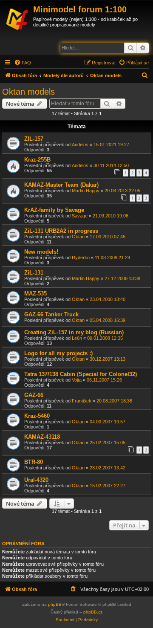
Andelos (80, 144)
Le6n (77, 338)
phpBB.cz (92, 612)
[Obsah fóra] (17, 18)
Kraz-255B (37, 159)
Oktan (78, 236)
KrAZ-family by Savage (54, 210)
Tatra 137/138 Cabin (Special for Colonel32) (80, 374)
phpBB (55, 604)
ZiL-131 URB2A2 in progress (61, 231)
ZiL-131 (33, 272)
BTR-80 (33, 462)
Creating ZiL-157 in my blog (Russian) (74, 332)
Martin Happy (85, 190)
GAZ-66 (33, 395)
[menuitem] (22, 63)
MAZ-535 (35, 293)
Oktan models (28, 91)
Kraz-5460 (37, 416)
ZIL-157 (33, 139)
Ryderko (81, 257)
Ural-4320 (36, 480)
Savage (80, 215)
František (81, 400)
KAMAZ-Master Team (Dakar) (61, 185)
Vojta (77, 379)
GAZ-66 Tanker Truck (51, 314)
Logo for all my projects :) (58, 353)
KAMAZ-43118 (42, 437)
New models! (41, 252)
